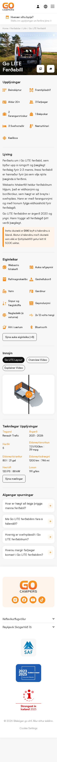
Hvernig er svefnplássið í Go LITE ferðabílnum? (23, 537)
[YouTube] (32, 599)
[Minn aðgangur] (38, 6)
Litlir (25, 28)
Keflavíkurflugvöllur (14, 619)
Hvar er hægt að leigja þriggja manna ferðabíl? (23, 506)
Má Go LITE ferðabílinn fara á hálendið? (24, 521)
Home (5, 28)
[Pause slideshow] (54, 35)
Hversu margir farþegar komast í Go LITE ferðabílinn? (24, 552)
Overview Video (37, 359)
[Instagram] (15, 599)
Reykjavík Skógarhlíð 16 (17, 627)
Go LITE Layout (13, 359)
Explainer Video (14, 367)
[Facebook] (24, 599)
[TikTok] (41, 599)
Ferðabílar (15, 28)
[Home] (8, 7)
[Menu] (52, 6)
